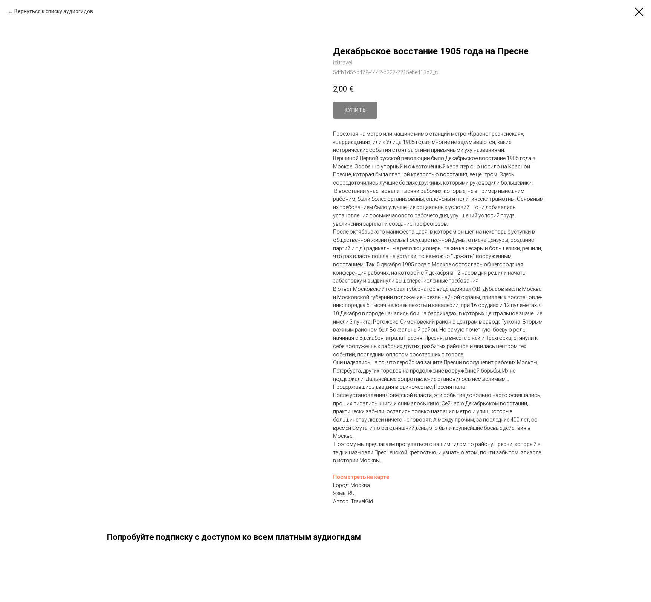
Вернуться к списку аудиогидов (53, 11)
